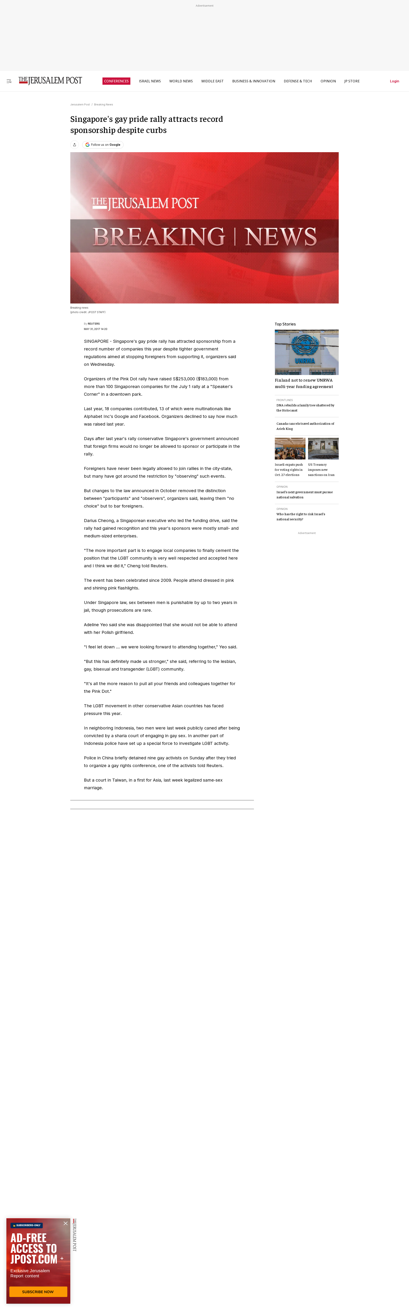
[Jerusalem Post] (47, 81)
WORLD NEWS (181, 81)
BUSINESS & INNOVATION (253, 81)
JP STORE (352, 81)
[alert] (38, 1261)
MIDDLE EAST (212, 81)
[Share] (74, 144)
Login (394, 81)
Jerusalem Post (80, 104)
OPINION (328, 81)
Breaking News (103, 104)
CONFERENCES (116, 81)
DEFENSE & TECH (298, 81)
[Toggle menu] (9, 81)
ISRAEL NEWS (150, 81)
